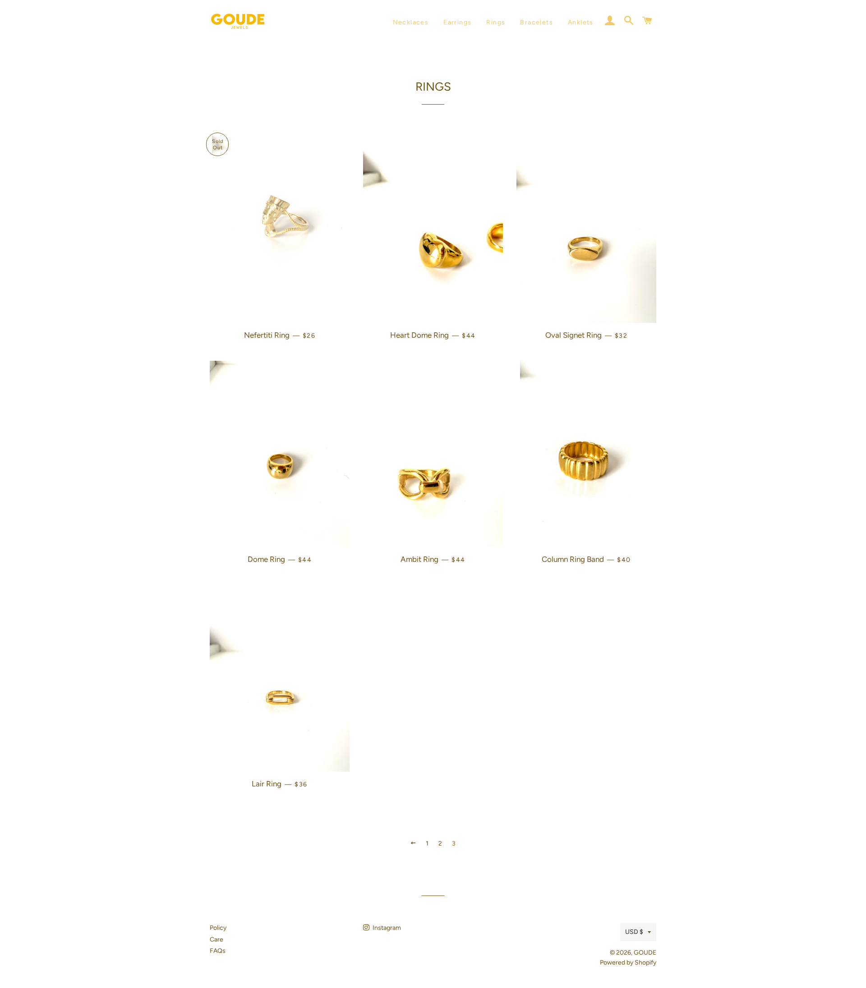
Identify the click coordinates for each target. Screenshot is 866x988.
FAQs (218, 951)
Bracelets (536, 22)
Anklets (581, 22)
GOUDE (645, 952)
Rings (495, 22)
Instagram (386, 928)
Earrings (457, 22)
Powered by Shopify (628, 962)
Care (216, 939)
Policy (218, 928)
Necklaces (411, 22)
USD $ (634, 932)
